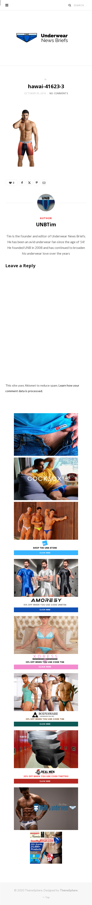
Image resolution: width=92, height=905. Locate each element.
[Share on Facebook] (22, 182)
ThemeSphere (68, 890)
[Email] (44, 182)
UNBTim (46, 224)
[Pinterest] (36, 182)
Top (47, 897)
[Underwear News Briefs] (46, 38)
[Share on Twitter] (29, 182)
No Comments (58, 93)
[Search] (69, 5)
